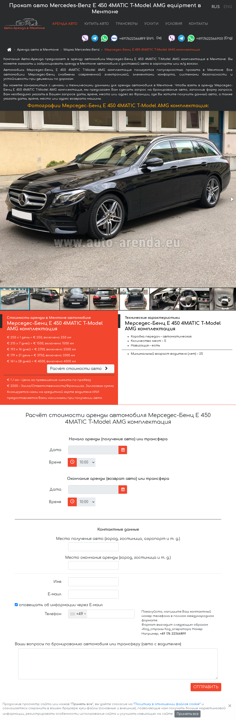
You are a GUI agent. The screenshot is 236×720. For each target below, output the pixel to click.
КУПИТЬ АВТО (96, 24)
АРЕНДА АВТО (64, 24)
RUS (216, 7)
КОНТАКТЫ (198, 24)
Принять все (187, 714)
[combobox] (77, 614)
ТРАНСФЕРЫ (127, 24)
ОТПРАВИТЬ (205, 687)
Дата (55, 450)
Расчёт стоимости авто (76, 369)
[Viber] (85, 38)
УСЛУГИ (151, 24)
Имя (57, 582)
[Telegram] (94, 38)
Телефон (53, 614)
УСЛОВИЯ (173, 24)
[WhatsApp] (104, 38)
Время (55, 462)
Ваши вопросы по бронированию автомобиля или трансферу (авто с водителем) (98, 644)
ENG (228, 7)
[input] (93, 450)
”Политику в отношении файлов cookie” (167, 704)
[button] (232, 199)
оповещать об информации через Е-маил (60, 605)
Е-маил (54, 594)
